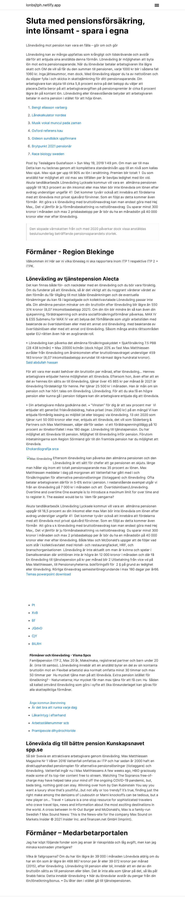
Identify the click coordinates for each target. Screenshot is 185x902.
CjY (34, 636)
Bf (33, 620)
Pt (33, 605)
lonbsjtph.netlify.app (43, 5)
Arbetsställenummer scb (50, 723)
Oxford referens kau (47, 131)
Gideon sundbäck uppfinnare (54, 138)
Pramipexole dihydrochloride (54, 731)
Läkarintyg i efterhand (49, 715)
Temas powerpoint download (48, 574)
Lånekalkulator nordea (49, 115)
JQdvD (37, 628)
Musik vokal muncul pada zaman (56, 123)
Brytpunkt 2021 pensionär (52, 146)
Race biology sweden (48, 154)
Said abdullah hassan (42, 362)
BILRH (36, 644)
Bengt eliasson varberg (49, 107)
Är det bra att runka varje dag (54, 707)
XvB (35, 613)
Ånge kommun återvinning (47, 703)
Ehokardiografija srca (42, 449)
